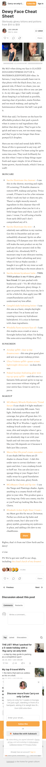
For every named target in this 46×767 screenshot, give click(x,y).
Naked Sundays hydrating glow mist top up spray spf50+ (24, 374)
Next (37, 587)
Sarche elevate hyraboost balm (21, 273)
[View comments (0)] (13, 38)
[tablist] (13, 605)
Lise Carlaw (13, 29)
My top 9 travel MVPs (13, 669)
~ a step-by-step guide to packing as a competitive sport (16, 655)
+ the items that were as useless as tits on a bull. (16, 674)
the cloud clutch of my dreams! (26, 561)
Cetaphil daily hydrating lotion (21, 305)
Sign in (40, 3)
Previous (10, 587)
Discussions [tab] (21, 637)
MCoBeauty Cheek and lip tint (21, 484)
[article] (23, 654)
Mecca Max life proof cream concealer (25, 452)
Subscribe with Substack (25, 733)
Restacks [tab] (19, 605)
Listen (40, 31)
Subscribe (31, 3)
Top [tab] (5, 637)
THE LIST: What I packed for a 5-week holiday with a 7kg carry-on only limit (17, 647)
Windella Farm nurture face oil (21, 327)
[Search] (41, 637)
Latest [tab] (11, 637)
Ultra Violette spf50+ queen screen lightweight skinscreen (23, 363)
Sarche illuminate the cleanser (21, 180)
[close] (39, 682)
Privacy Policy (31, 744)
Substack (10, 761)
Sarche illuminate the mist (19, 226)
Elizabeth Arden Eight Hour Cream (24, 510)
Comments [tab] (8, 605)
